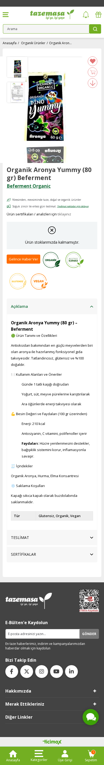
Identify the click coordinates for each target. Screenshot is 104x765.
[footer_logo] (28, 601)
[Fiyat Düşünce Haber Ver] (92, 83)
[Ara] (95, 29)
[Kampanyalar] (98, 15)
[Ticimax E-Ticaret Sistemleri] (52, 742)
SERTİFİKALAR (23, 554)
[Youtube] (56, 671)
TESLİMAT (20, 537)
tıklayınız (64, 214)
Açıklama (19, 306)
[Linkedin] (71, 671)
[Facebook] (11, 671)
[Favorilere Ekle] (92, 61)
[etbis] (87, 601)
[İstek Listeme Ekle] (92, 72)
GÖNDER (89, 634)
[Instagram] (41, 671)
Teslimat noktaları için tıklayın (73, 206)
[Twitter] (26, 671)
